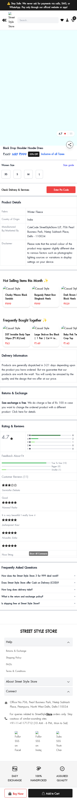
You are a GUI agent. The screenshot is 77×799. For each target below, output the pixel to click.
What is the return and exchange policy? (38, 596)
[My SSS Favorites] (62, 20)
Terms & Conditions (16, 671)
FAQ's (9, 664)
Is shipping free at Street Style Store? (38, 603)
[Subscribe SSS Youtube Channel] (59, 741)
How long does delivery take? (38, 589)
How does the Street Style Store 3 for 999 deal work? (38, 575)
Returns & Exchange (16, 650)
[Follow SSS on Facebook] (18, 741)
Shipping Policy (13, 657)
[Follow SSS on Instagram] (38, 741)
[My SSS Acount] (67, 20)
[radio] (5, 174)
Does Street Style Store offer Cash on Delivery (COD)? (38, 582)
